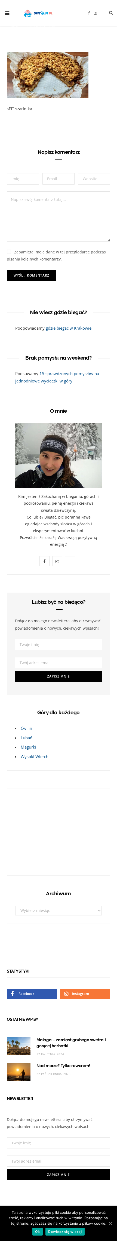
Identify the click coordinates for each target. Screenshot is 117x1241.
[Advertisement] (49, 831)
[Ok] (110, 1223)
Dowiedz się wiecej (65, 1231)
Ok (37, 1231)
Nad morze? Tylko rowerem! (63, 1065)
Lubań (26, 737)
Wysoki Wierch (34, 756)
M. (18, 27)
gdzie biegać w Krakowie (68, 328)
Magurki (28, 747)
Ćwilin (26, 728)
